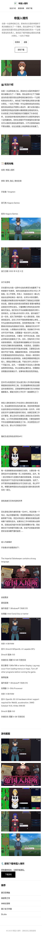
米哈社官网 (5, 903)
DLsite (4, 914)
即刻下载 (29, 8)
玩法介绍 (13, 8)
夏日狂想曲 (5, 893)
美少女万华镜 (6, 909)
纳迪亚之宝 (5, 898)
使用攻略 (21, 8)
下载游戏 (8, 874)
